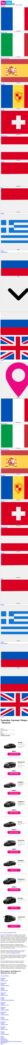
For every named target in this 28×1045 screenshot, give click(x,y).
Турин (5, 58)
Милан (2, 58)
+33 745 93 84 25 (4, 1040)
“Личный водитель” (15, 952)
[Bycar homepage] (6, 4)
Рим (8, 58)
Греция (2, 250)
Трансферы (9, 932)
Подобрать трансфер (5, 735)
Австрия (2, 161)
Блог (2, 252)
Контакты (5, 252)
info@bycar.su (4, 1039)
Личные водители (10, 1041)
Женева (2, 135)
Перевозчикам (4, 1042)
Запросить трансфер (14, 773)
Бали (2, 187)
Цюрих (6, 135)
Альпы (5, 32)
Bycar (2, 932)
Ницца (2, 32)
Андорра (3, 110)
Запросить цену (14, 870)
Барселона (3, 84)
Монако (2, 213)
